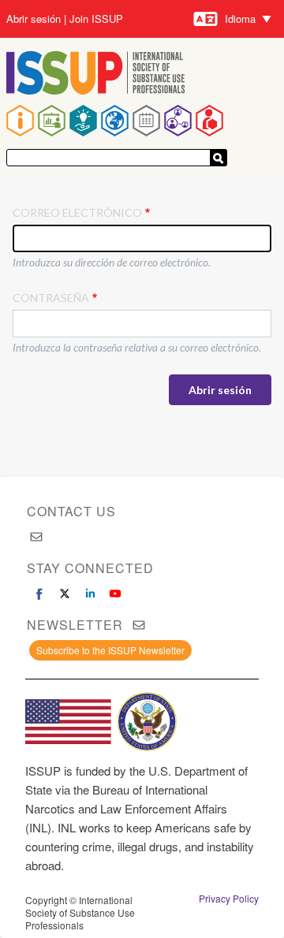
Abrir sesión (33, 19)
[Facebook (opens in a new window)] (39, 593)
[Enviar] (218, 157)
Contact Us (71, 511)
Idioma (240, 18)
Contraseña (51, 297)
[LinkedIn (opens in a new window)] (89, 593)
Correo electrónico (77, 212)
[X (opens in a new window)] (64, 593)
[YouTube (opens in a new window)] (115, 593)
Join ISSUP (96, 19)
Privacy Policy (229, 898)
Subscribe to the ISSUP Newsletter (110, 650)
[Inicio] (95, 74)
